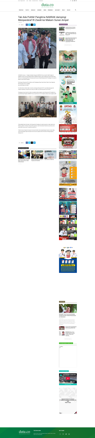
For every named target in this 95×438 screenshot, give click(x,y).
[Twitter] (74, 1)
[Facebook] (70, 1)
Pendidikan (50, 10)
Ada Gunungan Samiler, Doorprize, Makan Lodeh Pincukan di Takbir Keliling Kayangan (23, 160)
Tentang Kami (41, 0)
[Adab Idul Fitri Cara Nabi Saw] (50, 154)
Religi (63, 10)
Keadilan (33, 10)
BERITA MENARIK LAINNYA (23, 148)
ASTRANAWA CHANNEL (64, 371)
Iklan (27, 0)
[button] (75, 10)
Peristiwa (21, 10)
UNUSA (45, 10)
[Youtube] (76, 1)
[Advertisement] (37, 71)
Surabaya (33, 158)
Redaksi (30, 0)
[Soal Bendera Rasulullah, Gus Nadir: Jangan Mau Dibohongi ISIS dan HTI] (62, 34)
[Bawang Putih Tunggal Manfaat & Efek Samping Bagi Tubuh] (62, 328)
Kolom (68, 10)
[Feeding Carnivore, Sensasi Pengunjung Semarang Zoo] (62, 28)
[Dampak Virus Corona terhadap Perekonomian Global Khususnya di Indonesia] (68, 308)
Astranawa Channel (35, 0)
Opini (60, 312)
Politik (27, 10)
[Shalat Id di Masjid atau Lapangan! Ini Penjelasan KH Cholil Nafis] (37, 154)
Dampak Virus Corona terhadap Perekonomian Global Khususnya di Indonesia (67, 315)
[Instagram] (72, 1)
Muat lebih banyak (67, 44)
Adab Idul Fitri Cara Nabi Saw (49, 159)
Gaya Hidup (57, 10)
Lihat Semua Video (68, 384)
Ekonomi (39, 10)
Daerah (19, 158)
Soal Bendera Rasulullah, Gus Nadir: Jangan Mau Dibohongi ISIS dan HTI (70, 33)
